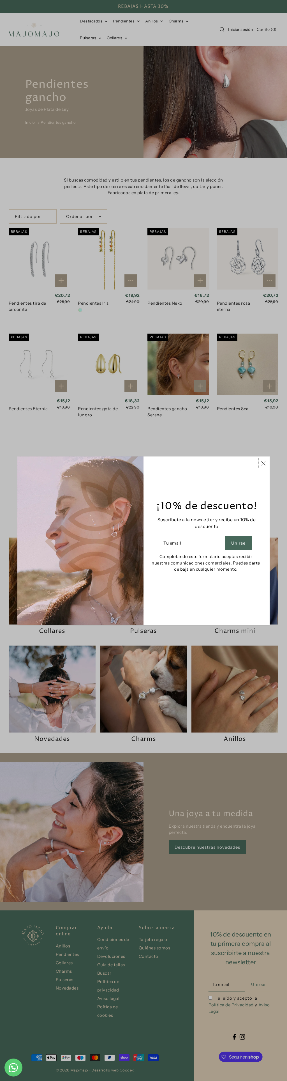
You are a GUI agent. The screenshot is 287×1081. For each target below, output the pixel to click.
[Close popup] (263, 463)
